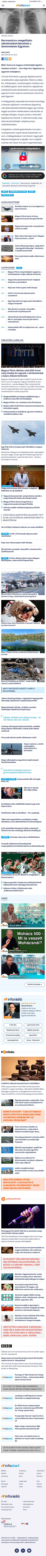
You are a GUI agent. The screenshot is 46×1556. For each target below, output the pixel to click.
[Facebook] (23, 1550)
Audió (21, 1484)
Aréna (25, 1510)
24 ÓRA (19, 268)
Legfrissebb (23, 1481)
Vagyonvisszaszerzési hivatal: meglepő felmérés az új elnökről (19, 489)
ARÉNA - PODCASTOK (9, 1)
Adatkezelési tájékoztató (20, 1540)
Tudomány (15, 183)
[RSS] (17, 1550)
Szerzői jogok (15, 1542)
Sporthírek (26, 1507)
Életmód (39, 1476)
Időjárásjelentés (28, 1504)
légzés (31, 191)
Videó (21, 1487)
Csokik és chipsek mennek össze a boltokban (20, 1083)
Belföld (3, 1471)
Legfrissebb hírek (28, 1501)
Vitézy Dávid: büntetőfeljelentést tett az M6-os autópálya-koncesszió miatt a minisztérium (23, 517)
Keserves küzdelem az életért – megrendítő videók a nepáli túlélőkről (18, 682)
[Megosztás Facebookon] (2, 59)
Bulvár (3, 1481)
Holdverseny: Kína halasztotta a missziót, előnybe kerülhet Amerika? (20, 624)
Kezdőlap (5, 183)
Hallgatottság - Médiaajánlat (27, 1538)
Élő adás (13, 1025)
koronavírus (7, 195)
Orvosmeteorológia (7, 1507)
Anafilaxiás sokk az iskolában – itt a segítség (20, 813)
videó (4, 191)
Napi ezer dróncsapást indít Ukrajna (16, 543)
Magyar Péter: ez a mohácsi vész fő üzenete (22, 403)
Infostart (5, 52)
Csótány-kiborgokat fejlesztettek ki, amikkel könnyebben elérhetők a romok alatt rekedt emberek (20, 729)
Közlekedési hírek (6, 1504)
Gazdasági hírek (6, 1510)
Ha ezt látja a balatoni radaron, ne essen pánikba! (22, 527)
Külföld (3, 1473)
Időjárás (39, 1487)
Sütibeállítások (30, 1542)
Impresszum (5, 1540)
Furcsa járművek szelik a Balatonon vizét (18, 738)
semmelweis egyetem (18, 191)
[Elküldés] (10, 59)
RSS (22, 1542)
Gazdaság (4, 1476)
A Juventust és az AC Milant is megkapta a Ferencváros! (20, 876)
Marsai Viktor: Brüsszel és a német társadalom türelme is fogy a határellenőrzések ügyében (19, 595)
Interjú (39, 1473)
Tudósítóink (40, 1471)
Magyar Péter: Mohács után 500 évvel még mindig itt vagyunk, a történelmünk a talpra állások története (22, 373)
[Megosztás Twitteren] (6, 59)
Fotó (38, 1481)
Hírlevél (39, 1484)
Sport (21, 1476)
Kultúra (21, 1473)
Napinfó (4, 1487)
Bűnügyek (4, 1484)
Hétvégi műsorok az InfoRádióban (25, 837)
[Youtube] (29, 1550)
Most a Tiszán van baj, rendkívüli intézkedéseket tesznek (20, 653)
